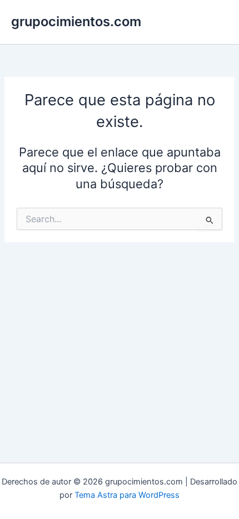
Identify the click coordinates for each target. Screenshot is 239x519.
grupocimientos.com (76, 21)
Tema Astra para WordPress (127, 495)
